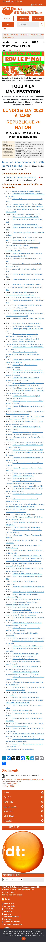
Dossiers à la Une (10, 807)
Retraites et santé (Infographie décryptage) (26, 659)
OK (24, 939)
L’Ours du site (8, 909)
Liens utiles (7, 914)
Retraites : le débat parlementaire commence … (27, 574)
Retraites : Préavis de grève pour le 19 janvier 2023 (28, 638)
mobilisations (8, 779)
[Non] (43, 935)
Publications (8, 811)
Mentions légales (9, 906)
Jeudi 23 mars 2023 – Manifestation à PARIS (27, 323)
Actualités (14, 35)
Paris (14, 779)
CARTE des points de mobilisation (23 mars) (26, 326)
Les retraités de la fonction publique (24, 656)
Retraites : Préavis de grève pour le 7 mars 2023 (28, 450)
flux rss (35, 5)
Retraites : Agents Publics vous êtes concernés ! (28, 473)
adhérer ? (7, 18)
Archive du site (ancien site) (13, 924)
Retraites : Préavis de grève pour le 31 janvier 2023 (28, 592)
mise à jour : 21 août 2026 (14, 1)
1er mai (18, 782)
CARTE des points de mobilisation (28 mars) (26, 297)
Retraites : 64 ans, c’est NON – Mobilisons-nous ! (28, 646)
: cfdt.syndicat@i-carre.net (12, 895)
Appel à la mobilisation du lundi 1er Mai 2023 (26, 191)
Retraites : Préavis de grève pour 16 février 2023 (28, 486)
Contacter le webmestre (12, 922)
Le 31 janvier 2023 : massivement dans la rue (27, 599)
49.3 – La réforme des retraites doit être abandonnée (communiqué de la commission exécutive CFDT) (23, 354)
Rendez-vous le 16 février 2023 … (23, 476)
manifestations (11, 782)
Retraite (33, 779)
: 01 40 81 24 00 (8, 892)
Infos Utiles (8, 821)
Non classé (24, 35)
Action (6, 792)
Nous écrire (7, 919)
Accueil (6, 35)
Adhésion (38, 18)
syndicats (40, 779)
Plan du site (8, 911)
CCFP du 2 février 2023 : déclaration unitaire (26, 527)
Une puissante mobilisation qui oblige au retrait (27, 607)
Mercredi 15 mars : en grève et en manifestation (28, 370)
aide (41, 5)
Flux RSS (7, 899)
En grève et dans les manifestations (24, 514)
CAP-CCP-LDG (8, 802)
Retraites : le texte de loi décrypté (23, 310)
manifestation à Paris (24, 779)
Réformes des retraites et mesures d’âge (25, 654)
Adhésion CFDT (9, 903)
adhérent (24, 18)
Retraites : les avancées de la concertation (25, 697)
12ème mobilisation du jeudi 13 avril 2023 (26, 217)
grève (3, 782)
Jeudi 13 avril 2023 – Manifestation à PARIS (26, 214)
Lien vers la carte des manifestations (21, 177)
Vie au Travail (9, 816)
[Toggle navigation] (5, 29)
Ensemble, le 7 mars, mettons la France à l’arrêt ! (28, 442)
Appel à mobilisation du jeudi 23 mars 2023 (25, 339)
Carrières (7, 797)
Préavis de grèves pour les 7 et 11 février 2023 (27, 555)
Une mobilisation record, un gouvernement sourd (28, 388)
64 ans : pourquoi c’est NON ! (22, 610)
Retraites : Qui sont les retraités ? (23, 710)
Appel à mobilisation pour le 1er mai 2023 (22, 775)
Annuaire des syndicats (11, 916)
